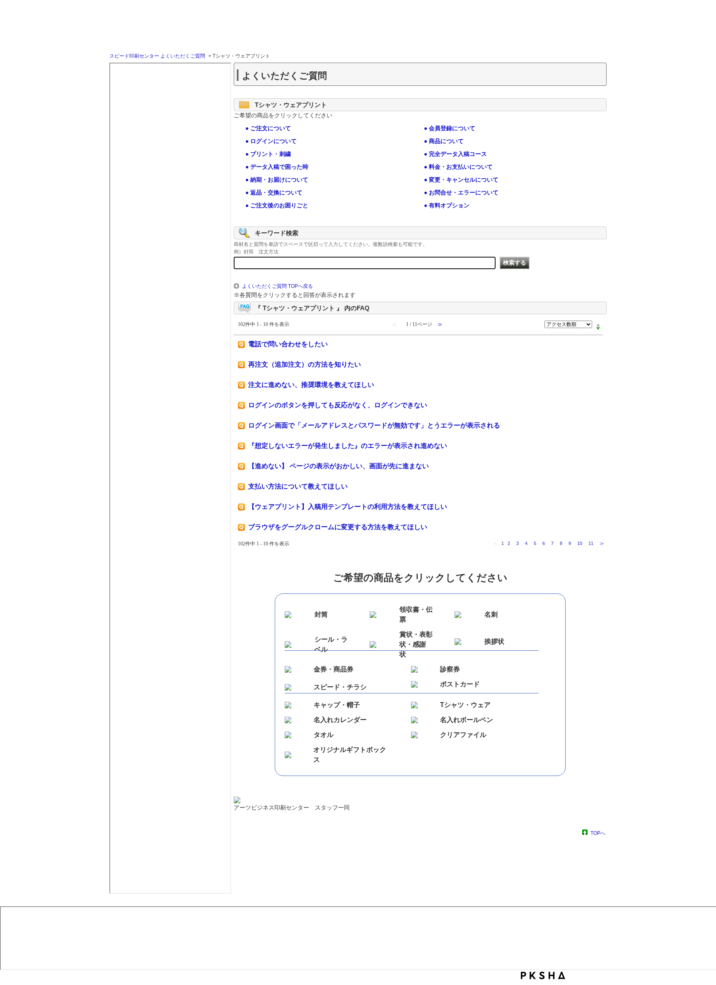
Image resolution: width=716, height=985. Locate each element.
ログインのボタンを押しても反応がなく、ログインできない (337, 405)
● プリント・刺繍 (268, 154)
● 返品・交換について (273, 192)
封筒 (321, 614)
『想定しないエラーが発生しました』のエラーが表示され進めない (347, 445)
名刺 (491, 614)
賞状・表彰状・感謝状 (416, 644)
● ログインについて (271, 141)
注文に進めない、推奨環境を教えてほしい (311, 384)
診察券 (450, 669)
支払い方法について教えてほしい (298, 486)
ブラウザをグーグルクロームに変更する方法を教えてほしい (337, 526)
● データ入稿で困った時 (276, 166)
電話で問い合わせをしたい (288, 344)
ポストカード (460, 684)
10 (579, 543)
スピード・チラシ (340, 687)
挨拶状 (494, 641)
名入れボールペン (466, 719)
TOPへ (597, 833)
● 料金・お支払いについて (458, 166)
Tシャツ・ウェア (465, 704)
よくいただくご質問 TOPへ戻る (277, 286)
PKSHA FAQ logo (543, 975)
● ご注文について (268, 128)
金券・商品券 (333, 669)
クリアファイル (463, 734)
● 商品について (444, 141)
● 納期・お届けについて (276, 179)
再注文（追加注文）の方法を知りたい (304, 364)
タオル (324, 734)
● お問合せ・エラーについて (461, 192)
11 (590, 543)
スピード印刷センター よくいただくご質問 (157, 56)
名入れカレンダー (340, 719)
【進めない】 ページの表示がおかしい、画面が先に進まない (338, 465)
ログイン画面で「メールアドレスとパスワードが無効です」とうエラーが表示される (374, 425)
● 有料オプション (446, 205)
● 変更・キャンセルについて (461, 179)
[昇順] (598, 324)
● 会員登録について (449, 128)
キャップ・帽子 (337, 704)
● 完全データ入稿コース (455, 154)
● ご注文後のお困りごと (276, 205)
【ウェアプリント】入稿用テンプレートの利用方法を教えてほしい (347, 506)
